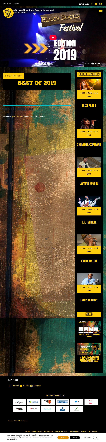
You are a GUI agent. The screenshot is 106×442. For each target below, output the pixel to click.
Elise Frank (89, 106)
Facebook (15, 385)
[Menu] (100, 12)
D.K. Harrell (89, 222)
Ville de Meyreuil (74, 431)
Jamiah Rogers (89, 183)
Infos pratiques (93, 431)
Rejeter (75, 437)
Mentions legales (37, 431)
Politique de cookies (61, 431)
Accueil (27, 431)
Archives (83, 431)
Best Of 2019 (37, 83)
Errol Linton (89, 261)
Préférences (87, 437)
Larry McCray (89, 300)
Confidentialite (48, 431)
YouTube (26, 385)
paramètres (13, 439)
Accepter (63, 437)
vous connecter (17, 116)
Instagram (37, 385)
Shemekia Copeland (89, 144)
